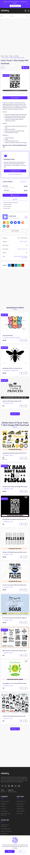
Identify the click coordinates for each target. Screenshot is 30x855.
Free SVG (3, 808)
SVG (26, 249)
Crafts (11, 56)
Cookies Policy (20, 808)
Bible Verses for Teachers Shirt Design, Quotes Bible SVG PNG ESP (15, 650)
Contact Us (3, 803)
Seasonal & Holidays (15, 337)
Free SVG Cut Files (5, 828)
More (20, 851)
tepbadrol (6, 652)
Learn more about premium (15, 174)
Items (6, 56)
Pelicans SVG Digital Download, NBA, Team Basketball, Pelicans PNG (15, 552)
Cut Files (16, 56)
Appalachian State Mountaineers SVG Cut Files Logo (15, 453)
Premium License (21, 801)
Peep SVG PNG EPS (8, 335)
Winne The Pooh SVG (6, 831)
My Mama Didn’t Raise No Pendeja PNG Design (15, 486)
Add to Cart (15, 195)
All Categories (4, 811)
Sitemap (3, 806)
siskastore (6, 455)
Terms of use (20, 806)
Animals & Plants (14, 370)
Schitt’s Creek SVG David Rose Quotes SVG (14, 716)
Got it (9, 851)
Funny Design (24, 257)
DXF (19, 249)
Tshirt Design (24, 256)
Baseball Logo (4, 833)
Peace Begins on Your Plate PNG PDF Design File (15, 683)
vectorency (6, 337)
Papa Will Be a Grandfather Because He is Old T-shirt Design (15, 519)
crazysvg (6, 620)
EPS (24, 249)
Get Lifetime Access (15, 6)
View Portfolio (15, 230)
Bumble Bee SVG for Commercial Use (12, 368)
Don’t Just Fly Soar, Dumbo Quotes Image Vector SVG (15, 617)
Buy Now (15, 199)
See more (14, 414)
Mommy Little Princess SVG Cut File (12, 401)
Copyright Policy (21, 811)
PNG (21, 249)
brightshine (6, 488)
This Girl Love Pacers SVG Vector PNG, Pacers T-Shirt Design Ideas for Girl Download (15, 585)
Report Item (20, 813)
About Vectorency (5, 801)
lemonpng (6, 521)
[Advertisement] (15, 37)
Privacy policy (20, 803)
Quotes (15, 256)
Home (2, 56)
